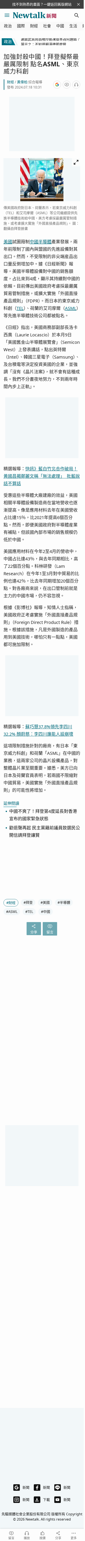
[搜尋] (76, 15)
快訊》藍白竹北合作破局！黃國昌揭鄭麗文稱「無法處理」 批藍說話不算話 (41, 476)
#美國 (45, 902)
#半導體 (64, 902)
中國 (60, 25)
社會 (47, 25)
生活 (73, 25)
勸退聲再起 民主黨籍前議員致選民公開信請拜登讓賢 (44, 831)
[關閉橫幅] (78, 4)
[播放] (76, 85)
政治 (8, 25)
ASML (70, 308)
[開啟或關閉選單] (7, 15)
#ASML (11, 911)
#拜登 (28, 902)
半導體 (44, 242)
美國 (7, 242)
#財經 (10, 902)
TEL (20, 308)
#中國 (45, 911)
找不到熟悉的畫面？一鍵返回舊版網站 (41, 4)
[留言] (67, 85)
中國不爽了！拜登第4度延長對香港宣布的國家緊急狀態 (43, 815)
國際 (21, 25)
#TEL (29, 911)
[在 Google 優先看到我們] (57, 85)
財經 (34, 25)
